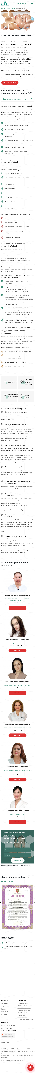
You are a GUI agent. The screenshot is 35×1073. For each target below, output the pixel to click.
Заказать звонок (22, 3)
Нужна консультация (10, 82)
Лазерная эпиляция (24, 1008)
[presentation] (0, 902)
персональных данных (7, 866)
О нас (3, 1006)
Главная (3, 8)
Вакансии (4, 1011)
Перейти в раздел (7, 881)
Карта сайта (5, 1042)
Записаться (17, 608)
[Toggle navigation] (32, 3)
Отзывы (4, 1014)
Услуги (8, 8)
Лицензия (4, 1003)
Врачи (3, 1009)
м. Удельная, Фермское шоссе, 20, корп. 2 (18, 943)
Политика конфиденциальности (12, 1060)
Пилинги (13, 8)
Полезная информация (25, 1019)
